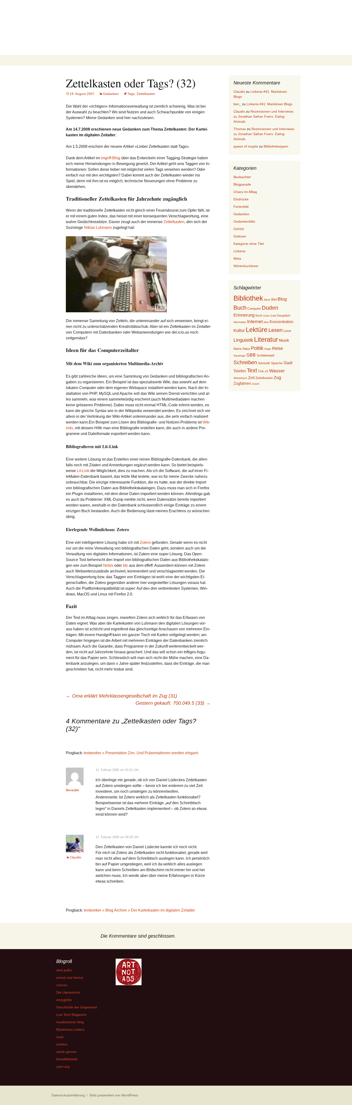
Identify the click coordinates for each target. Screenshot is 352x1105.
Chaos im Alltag (245, 192)
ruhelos (62, 1044)
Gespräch (283, 315)
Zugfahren (242, 383)
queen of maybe (245, 146)
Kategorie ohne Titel (248, 244)
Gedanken (111, 94)
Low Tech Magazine (71, 1015)
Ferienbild (241, 207)
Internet (255, 321)
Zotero (145, 542)
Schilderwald (265, 355)
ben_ (237, 104)
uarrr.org (62, 1066)
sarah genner (66, 1052)
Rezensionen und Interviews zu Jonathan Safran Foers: (263, 116)
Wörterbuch (240, 378)
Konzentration (281, 322)
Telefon (239, 371)
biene (267, 299)
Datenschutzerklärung (68, 1095)
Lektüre (256, 329)
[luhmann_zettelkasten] (116, 274)
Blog (282, 299)
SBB (251, 354)
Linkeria (239, 251)
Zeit (251, 378)
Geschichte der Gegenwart (76, 1007)
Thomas (239, 129)
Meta (237, 258)
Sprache (277, 363)
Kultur (239, 330)
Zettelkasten (145, 94)
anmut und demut (69, 977)
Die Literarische (68, 992)
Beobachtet (242, 177)
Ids (125, 565)
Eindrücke (241, 199)
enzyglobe (64, 1000)
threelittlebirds (67, 1059)
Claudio (75, 857)
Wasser (277, 370)
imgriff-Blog (110, 158)
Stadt (288, 363)
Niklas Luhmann (98, 227)
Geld (273, 315)
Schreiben (245, 362)
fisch (258, 315)
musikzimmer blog (70, 1022)
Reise (277, 348)
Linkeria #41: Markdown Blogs (269, 104)
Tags (131, 94)
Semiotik (264, 363)
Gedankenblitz (244, 221)
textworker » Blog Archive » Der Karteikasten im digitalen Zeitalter (139, 910)
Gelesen (239, 236)
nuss (59, 1037)
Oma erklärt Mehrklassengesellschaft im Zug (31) (121, 695)
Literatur (266, 339)
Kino (266, 322)
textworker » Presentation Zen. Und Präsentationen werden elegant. (141, 753)
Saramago (239, 355)
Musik (284, 340)
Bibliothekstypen (276, 146)
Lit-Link (83, 471)
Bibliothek (248, 298)
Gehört (238, 229)
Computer (254, 308)
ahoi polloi (64, 970)
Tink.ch (263, 371)
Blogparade (242, 184)
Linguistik (243, 340)
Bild (274, 299)
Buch (239, 307)
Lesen (275, 330)
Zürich (255, 383)
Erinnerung (244, 315)
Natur (246, 349)
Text (252, 370)
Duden (270, 308)
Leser (287, 331)
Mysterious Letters (70, 1029)
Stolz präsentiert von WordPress (113, 1095)
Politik (257, 348)
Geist (266, 315)
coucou (61, 985)
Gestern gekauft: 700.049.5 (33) (173, 703)
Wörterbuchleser (246, 266)
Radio (267, 348)
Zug (277, 377)
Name (237, 349)
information (239, 322)
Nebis (108, 565)
